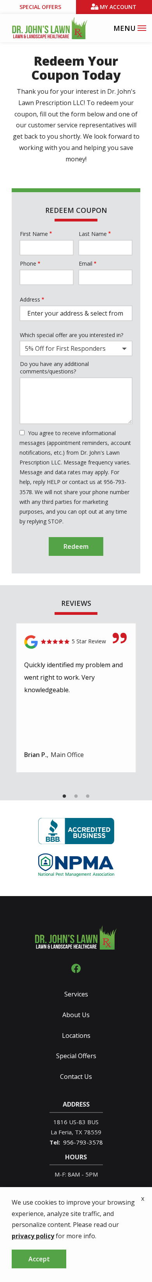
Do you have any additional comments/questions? (54, 367)
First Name (34, 233)
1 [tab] (64, 796)
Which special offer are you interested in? (71, 335)
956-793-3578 (83, 1142)
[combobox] (76, 348)
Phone (28, 263)
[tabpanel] (76, 698)
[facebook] (76, 967)
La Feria (61, 1132)
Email (85, 263)
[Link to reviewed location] (76, 642)
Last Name (93, 233)
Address (30, 299)
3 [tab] (88, 796)
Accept (39, 1259)
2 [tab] (76, 796)
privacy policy (33, 1236)
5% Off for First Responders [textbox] (65, 348)
